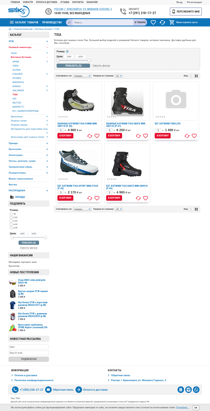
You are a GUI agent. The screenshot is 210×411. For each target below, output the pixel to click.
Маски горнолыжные (21, 178)
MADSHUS (18, 82)
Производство (52, 22)
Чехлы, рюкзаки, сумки (28, 161)
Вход (179, 2)
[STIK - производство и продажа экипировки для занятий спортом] (19, 11)
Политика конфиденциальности (33, 380)
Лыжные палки (29, 120)
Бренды (20, 197)
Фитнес (13, 184)
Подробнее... (182, 407)
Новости (28, 2)
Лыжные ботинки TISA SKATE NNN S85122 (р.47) (125, 125)
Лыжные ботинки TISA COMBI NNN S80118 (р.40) (77, 125)
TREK (15, 65)
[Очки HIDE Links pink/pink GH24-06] (13, 282)
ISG (14, 98)
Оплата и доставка (46, 2)
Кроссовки (28, 149)
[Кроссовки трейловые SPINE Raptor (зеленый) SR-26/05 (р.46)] (13, 327)
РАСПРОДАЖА (28, 190)
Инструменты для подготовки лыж (29, 131)
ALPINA (16, 70)
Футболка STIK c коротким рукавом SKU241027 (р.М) (32, 303)
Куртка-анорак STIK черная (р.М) (33, 292)
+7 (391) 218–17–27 (142, 13)
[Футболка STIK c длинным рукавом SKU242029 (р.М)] (13, 316)
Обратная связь (120, 375)
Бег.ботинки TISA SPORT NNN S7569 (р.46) (77, 187)
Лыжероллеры (28, 173)
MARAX (30, 86)
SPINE (30, 61)
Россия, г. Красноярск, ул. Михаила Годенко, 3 (83, 9)
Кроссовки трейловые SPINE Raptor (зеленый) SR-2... (33, 327)
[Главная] (10, 29)
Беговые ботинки (29, 57)
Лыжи (29, 53)
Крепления (29, 116)
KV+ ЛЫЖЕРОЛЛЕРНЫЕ (25, 111)
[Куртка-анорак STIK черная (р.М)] (13, 294)
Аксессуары (28, 155)
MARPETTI (18, 107)
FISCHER (30, 74)
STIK (28, 41)
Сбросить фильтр (28, 248)
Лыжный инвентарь (28, 47)
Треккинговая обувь (28, 167)
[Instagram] (188, 389)
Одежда (28, 143)
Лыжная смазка (29, 124)
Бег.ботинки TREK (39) (167, 123)
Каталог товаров (26, 22)
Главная (15, 2)
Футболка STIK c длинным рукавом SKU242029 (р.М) (32, 315)
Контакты (78, 2)
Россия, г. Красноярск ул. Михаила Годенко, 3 (138, 380)
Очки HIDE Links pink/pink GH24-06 (31, 281)
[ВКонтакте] (181, 389)
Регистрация (194, 2)
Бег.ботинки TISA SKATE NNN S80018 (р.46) (126, 187)
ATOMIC (16, 78)
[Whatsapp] (196, 389)
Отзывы (64, 2)
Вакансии (92, 2)
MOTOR (16, 102)
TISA (15, 94)
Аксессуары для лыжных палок (29, 137)
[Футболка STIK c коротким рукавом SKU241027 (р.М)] (13, 305)
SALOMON (30, 90)
